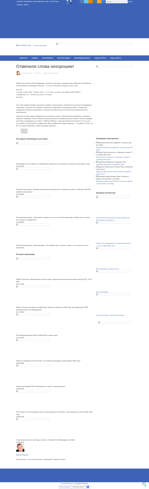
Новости (23, 58)
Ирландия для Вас (82, 58)
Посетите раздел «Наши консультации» (110, 315)
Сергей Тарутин (26, 73)
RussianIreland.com (68, 483)
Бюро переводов (102, 292)
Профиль (20, 5)
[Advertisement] (74, 23)
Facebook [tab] (24, 132)
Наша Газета (115, 58)
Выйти (26, 5)
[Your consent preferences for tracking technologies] (145, 485)
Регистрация (54, 1)
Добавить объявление (24, 1)
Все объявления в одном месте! (107, 269)
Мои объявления (38, 1)
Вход (47, 1)
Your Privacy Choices (78, 486)
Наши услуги (100, 58)
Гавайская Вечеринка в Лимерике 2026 (110, 164)
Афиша (35, 58)
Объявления (47, 58)
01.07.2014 (37, 73)
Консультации (63, 58)
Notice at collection (65, 486)
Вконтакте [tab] (24, 129)
